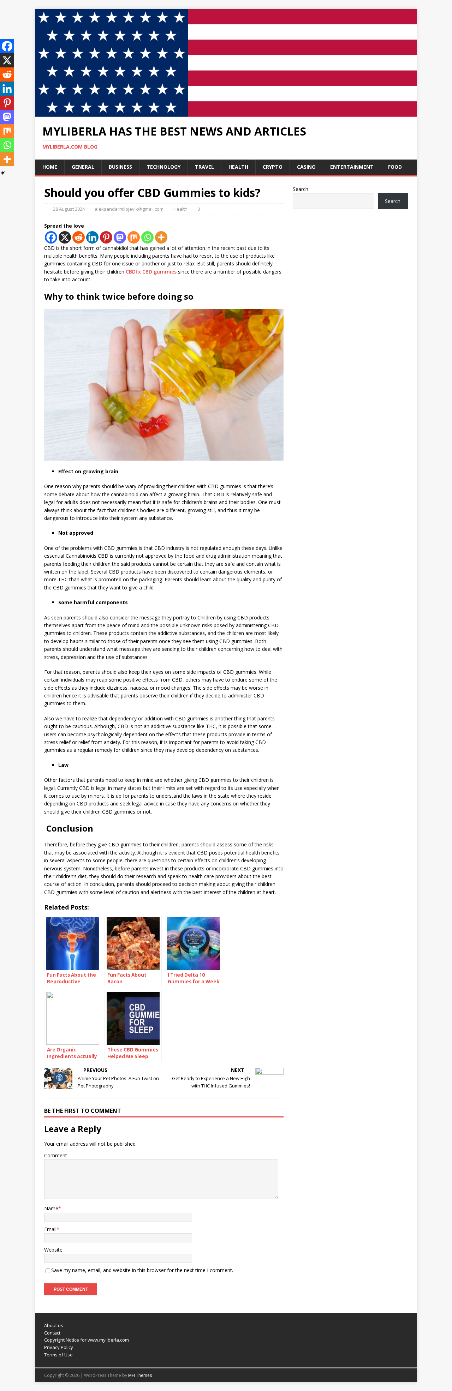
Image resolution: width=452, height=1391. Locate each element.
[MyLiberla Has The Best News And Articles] (226, 112)
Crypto (272, 166)
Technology (163, 166)
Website (53, 1249)
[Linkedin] (92, 237)
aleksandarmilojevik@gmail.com (129, 209)
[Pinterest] (106, 237)
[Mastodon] (120, 237)
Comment (55, 1155)
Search (300, 189)
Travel (204, 166)
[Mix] (133, 237)
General (83, 166)
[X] (65, 237)
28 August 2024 (69, 209)
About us (53, 1325)
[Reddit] (78, 237)
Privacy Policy (58, 1347)
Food (395, 166)
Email (50, 1229)
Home (49, 166)
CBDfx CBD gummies (151, 271)
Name (51, 1208)
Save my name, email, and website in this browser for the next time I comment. (142, 1270)
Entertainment (352, 166)
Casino (306, 166)
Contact (52, 1333)
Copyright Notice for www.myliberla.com (86, 1340)
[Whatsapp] (147, 237)
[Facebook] (51, 237)
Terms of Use (58, 1354)
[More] (161, 237)
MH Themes (140, 1375)
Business (120, 166)
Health (238, 166)
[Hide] (3, 173)
